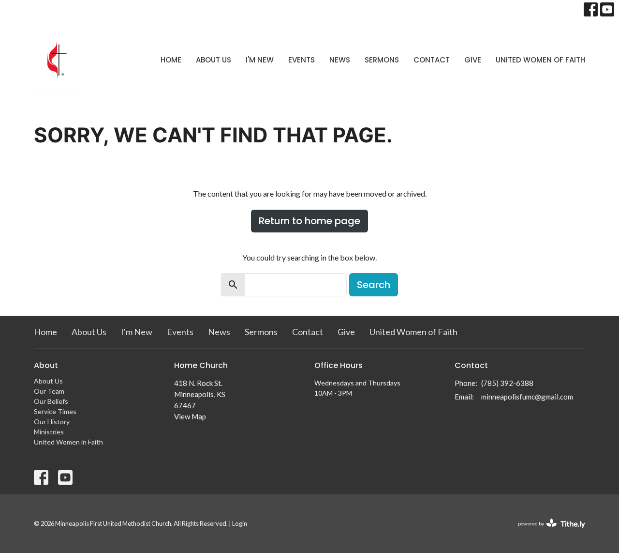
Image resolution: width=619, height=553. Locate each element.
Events (301, 60)
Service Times (55, 411)
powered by (546, 532)
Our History (52, 421)
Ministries (49, 432)
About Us (213, 60)
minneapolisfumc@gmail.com (527, 396)
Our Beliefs (51, 401)
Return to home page (309, 221)
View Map (190, 416)
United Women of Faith (540, 60)
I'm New (260, 60)
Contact (431, 60)
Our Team (49, 391)
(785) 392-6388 (507, 383)
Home (171, 60)
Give (472, 60)
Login (239, 523)
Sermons (382, 60)
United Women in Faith (68, 442)
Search (373, 285)
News (339, 60)
